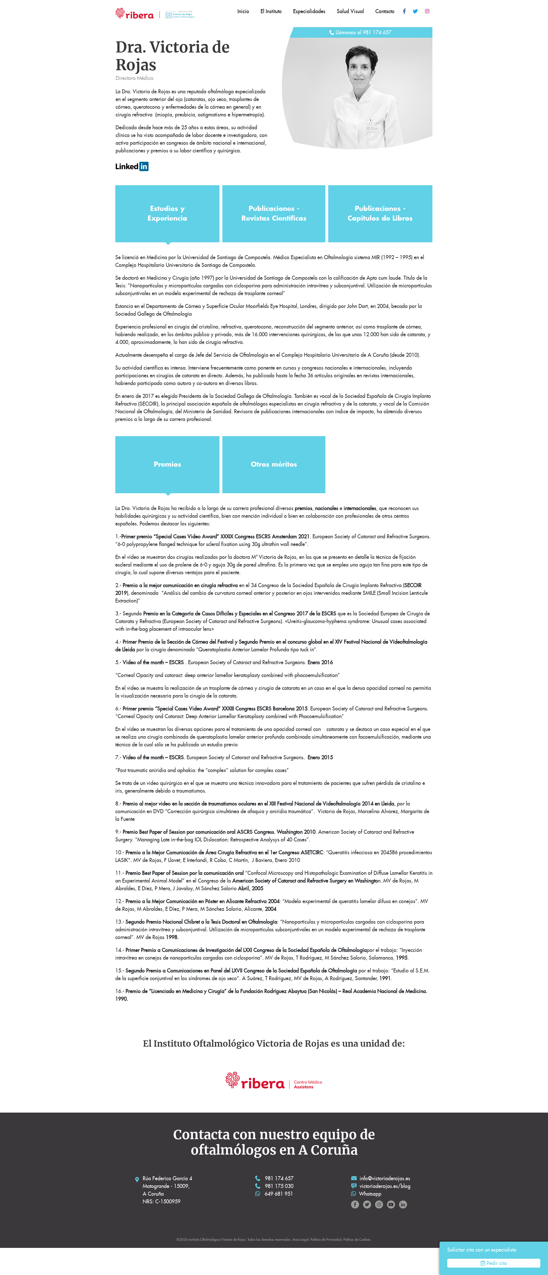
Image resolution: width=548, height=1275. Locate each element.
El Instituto (271, 11)
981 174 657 (278, 1178)
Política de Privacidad (326, 1239)
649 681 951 (278, 1194)
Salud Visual (350, 11)
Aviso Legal (300, 1239)
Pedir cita (497, 1263)
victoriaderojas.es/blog (385, 1186)
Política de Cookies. (357, 1239)
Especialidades (309, 11)
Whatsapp (370, 1194)
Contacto (384, 11)
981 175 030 (278, 1186)
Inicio (243, 11)
